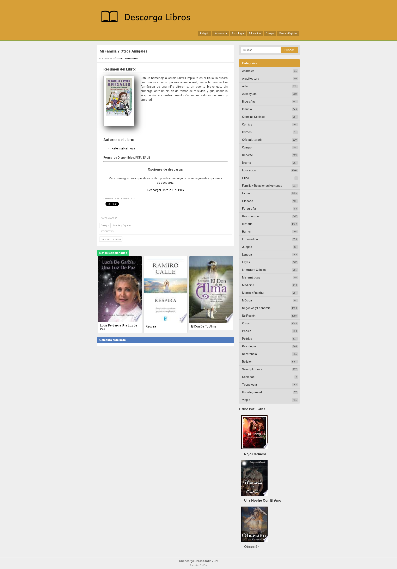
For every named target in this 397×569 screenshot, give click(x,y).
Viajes (246, 400)
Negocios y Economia (256, 308)
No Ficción (249, 315)
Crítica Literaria (252, 139)
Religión (204, 33)
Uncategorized (252, 392)
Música (247, 300)
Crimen (247, 132)
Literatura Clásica (254, 269)
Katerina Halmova (123, 148)
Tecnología (249, 384)
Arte (245, 86)
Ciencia (247, 109)
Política (247, 338)
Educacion (255, 33)
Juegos (247, 247)
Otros (246, 323)
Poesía (246, 331)
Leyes (246, 262)
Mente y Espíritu (288, 33)
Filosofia (247, 201)
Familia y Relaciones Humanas (262, 185)
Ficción (246, 193)
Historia (247, 224)
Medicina (248, 285)
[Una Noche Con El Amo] (254, 496)
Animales (248, 71)
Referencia (249, 354)
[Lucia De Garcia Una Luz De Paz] (120, 289)
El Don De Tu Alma (203, 326)
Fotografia (249, 208)
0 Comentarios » (129, 58)
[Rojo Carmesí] (254, 450)
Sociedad (248, 377)
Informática (250, 239)
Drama (246, 162)
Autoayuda (220, 33)
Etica (245, 178)
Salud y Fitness (252, 369)
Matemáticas (251, 277)
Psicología (238, 33)
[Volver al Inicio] (147, 17)
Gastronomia (250, 216)
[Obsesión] (254, 543)
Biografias (249, 101)
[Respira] (166, 290)
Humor (246, 231)
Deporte (247, 155)
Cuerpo (270, 33)
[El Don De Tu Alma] (211, 290)
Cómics (247, 124)
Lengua (247, 254)
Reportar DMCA (198, 565)
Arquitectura (250, 78)
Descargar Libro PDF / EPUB (165, 190)
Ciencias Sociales (253, 116)
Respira (151, 326)
